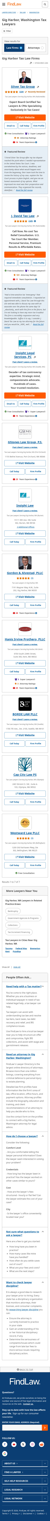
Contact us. (28, 1404)
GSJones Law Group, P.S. (25, 442)
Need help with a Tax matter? (24, 986)
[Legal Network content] (45, 1498)
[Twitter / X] (23, 1444)
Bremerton (35, 948)
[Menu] (3, 4)
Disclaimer (28, 1513)
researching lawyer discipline (23, 1309)
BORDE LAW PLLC (25, 714)
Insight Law (25, 505)
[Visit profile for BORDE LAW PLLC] (25, 704)
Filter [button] (8, 31)
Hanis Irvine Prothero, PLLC (25, 639)
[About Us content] (45, 1463)
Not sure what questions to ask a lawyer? (22, 1233)
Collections (13, 925)
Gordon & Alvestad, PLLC (25, 573)
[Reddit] (41, 1444)
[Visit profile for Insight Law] (25, 495)
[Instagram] (32, 1444)
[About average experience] (36, 142)
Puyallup (17, 951)
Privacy (15, 1513)
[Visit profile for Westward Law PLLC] (25, 822)
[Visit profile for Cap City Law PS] (25, 764)
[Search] (45, 4)
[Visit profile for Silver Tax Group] (25, 76)
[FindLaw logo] (15, 4)
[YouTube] (14, 1444)
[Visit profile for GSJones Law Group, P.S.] (25, 432)
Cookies (40, 1513)
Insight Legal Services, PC (24, 355)
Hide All (16, 967)
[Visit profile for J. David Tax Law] (25, 205)
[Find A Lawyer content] (45, 1472)
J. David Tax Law (23, 216)
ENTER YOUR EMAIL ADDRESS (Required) (20, 1422)
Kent (7, 951)
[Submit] (45, 1428)
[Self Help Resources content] (45, 1481)
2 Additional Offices (25, 527)
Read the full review (24, 190)
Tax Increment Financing (19, 932)
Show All (6, 967)
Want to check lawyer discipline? (19, 1284)
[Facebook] (4, 1444)
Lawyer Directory (9, 12)
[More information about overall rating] (35, 221)
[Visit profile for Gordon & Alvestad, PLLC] (25, 562)
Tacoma (8, 948)
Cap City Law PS (25, 774)
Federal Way (21, 948)
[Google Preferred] (4, 1453)
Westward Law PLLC (25, 833)
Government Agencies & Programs (23, 918)
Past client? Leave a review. (25, 362)
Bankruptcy (13, 911)
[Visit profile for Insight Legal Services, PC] (25, 342)
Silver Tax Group (23, 86)
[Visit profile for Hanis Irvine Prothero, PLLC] (25, 629)
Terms (5, 1513)
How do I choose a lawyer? (22, 1136)
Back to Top (26, 1369)
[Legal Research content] (45, 1490)
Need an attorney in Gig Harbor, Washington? (20, 1056)
